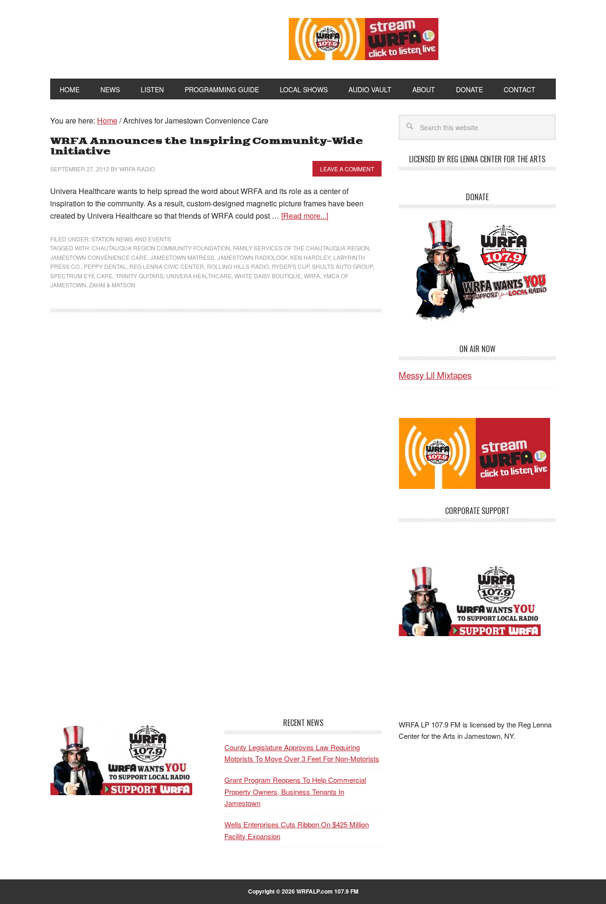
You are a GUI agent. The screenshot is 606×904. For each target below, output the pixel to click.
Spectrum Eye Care (81, 276)
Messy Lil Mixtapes (435, 374)
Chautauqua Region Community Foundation (161, 248)
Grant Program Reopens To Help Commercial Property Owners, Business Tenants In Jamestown (295, 791)
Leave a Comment (347, 169)
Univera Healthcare (199, 276)
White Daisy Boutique (267, 276)
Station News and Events (131, 239)
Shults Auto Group (342, 266)
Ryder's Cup (290, 266)
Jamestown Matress (182, 257)
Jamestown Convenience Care (98, 257)
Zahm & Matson (112, 285)
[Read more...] (304, 215)
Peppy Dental (105, 266)
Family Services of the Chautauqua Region (301, 248)
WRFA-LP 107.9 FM (148, 37)
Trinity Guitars (139, 276)
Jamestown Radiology (252, 257)
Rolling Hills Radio (238, 266)
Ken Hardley (310, 257)
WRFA (312, 276)
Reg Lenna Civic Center (166, 266)
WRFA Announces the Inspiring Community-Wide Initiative (206, 146)
